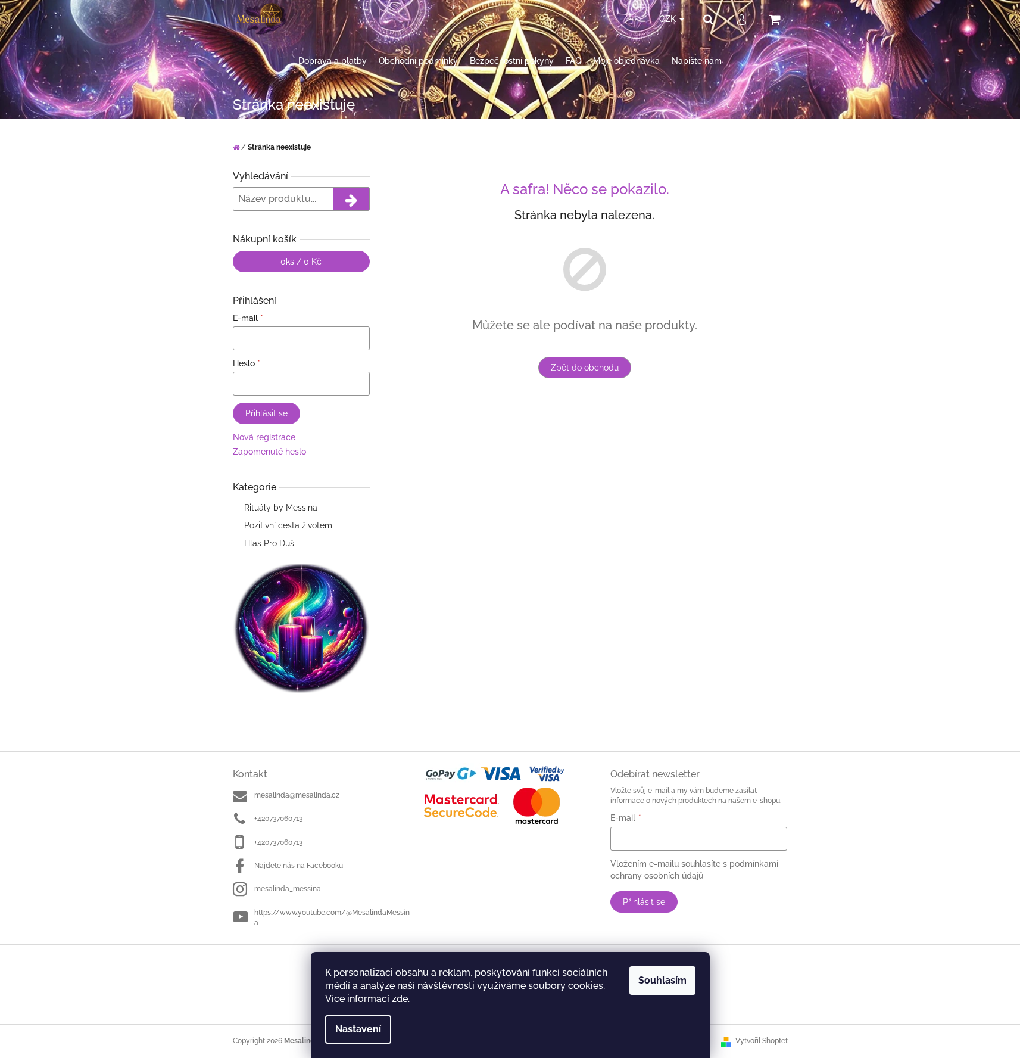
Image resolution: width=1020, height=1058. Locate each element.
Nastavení (358, 1029)
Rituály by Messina (280, 507)
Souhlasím (662, 980)
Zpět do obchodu (585, 367)
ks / (301, 261)
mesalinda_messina (287, 889)
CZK (668, 19)
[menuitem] (332, 61)
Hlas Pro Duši (270, 543)
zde (400, 998)
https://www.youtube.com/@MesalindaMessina (332, 917)
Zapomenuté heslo (269, 451)
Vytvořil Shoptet (761, 1041)
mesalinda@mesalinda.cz (296, 795)
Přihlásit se (266, 413)
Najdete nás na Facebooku (298, 865)
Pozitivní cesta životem (288, 525)
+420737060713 (278, 818)
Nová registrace (264, 437)
